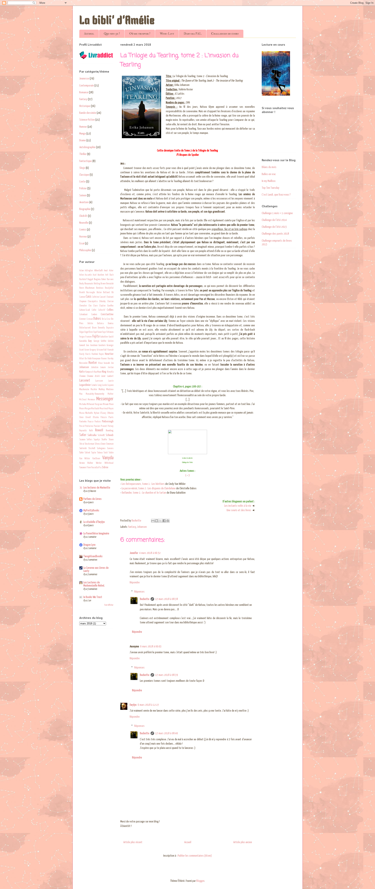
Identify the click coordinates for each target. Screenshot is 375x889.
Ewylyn (133, 704)
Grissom (100, 350)
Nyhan (96, 413)
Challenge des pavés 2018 (275, 233)
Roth (91, 431)
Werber (99, 463)
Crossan (90, 319)
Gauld (111, 337)
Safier (82, 435)
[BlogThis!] (157, 521)
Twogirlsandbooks (93, 556)
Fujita (95, 336)
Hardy (81, 354)
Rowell (99, 430)
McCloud (83, 400)
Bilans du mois (269, 167)
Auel (94, 275)
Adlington (89, 271)
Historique (84, 106)
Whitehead (108, 463)
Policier (83, 188)
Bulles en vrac (269, 174)
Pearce (90, 422)
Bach (111, 275)
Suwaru (110, 448)
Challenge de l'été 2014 (274, 220)
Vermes (82, 463)
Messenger (104, 399)
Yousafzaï (95, 467)
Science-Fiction (87, 119)
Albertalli (98, 270)
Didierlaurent (85, 328)
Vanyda (107, 458)
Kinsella (110, 372)
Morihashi (95, 409)
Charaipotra (92, 301)
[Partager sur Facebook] (164, 521)
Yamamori (83, 467)
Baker (103, 279)
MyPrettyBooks (91, 510)
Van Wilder (84, 458)
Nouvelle (83, 222)
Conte (82, 181)
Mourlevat (104, 409)
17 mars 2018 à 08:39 (166, 675)
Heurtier (109, 353)
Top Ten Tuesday (270, 187)
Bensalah (109, 284)
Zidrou (105, 467)
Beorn (81, 288)
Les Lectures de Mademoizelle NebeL (93, 584)
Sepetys (97, 440)
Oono (81, 417)
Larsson (99, 380)
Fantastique (85, 161)
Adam (81, 271)
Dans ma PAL (193, 34)
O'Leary (103, 413)
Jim (112, 363)
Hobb (90, 359)
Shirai (81, 444)
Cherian (110, 301)
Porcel (82, 426)
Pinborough (107, 421)
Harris (87, 354)
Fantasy (132, 526)
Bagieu (97, 279)
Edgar (81, 332)
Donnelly (101, 328)
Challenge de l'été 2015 (274, 226)
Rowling (109, 430)
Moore (81, 409)
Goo (87, 345)
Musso (81, 413)
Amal (106, 271)
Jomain (103, 367)
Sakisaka (92, 435)
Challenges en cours (225, 34)
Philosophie (85, 250)
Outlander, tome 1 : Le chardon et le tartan (144, 492)
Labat (103, 376)
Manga (82, 133)
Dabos (97, 318)
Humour (83, 126)
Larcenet (84, 380)
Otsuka (96, 417)
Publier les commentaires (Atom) (195, 855)
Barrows (110, 279)
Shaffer (104, 440)
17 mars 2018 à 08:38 (166, 599)
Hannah (110, 350)
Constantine (107, 314)
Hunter (92, 363)
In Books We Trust (92, 597)
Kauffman (97, 372)
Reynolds (83, 431)
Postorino (89, 426)
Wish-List (167, 34)
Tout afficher (108, 605)
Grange (110, 345)
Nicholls (89, 413)
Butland (106, 292)
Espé (95, 332)
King (104, 371)
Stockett (91, 448)
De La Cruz (106, 319)
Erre (91, 332)
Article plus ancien (242, 842)
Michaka (82, 404)
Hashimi (95, 354)
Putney (110, 426)
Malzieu (109, 389)
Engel (86, 332)
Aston (81, 275)
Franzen (88, 337)
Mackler (94, 389)
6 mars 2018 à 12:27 (148, 704)
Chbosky (102, 301)
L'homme (82, 376)
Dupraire (109, 328)
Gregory (93, 350)
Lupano (110, 385)
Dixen (94, 328)
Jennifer (134, 553)
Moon (111, 404)
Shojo (82, 167)
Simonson (109, 444)
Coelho (110, 305)
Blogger (200, 880)
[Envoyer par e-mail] (153, 521)
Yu (100, 467)
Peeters (98, 422)
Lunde (104, 385)
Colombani (83, 314)
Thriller (83, 154)
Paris (111, 417)
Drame (82, 140)
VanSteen (96, 458)
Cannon (82, 297)
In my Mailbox (269, 181)
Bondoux (99, 288)
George (96, 341)
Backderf (83, 279)
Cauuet (103, 297)
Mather (110, 394)
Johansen (142, 526)
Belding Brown (100, 284)
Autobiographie (87, 147)
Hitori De (83, 359)
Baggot (90, 279)
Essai (81, 243)
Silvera (97, 444)
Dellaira (100, 323)
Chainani (109, 297)
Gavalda (83, 341)
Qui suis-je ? (112, 34)
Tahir (81, 452)
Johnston (94, 367)
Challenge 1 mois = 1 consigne (277, 213)
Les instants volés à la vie (237, 505)
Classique (84, 174)
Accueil (89, 34)
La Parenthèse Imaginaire (96, 533)
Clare (95, 306)
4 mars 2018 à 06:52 (150, 553)
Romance (83, 92)
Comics (82, 229)
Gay (90, 340)
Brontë (82, 292)
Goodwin (101, 345)
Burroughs (90, 292)
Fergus (82, 337)
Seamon (82, 440)
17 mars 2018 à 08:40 (166, 733)
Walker (90, 463)
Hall (105, 350)
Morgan (88, 409)
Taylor (93, 453)
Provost (104, 426)
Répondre (135, 582)
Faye (104, 332)
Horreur (83, 236)
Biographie (84, 209)
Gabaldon (104, 337)
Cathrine (95, 297)
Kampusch (89, 372)
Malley (102, 389)
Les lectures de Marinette (96, 487)
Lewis (94, 385)
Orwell (88, 417)
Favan (99, 332)
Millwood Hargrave (94, 404)
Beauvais (89, 283)
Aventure (84, 202)
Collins (110, 309)
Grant (81, 350)
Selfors (89, 440)
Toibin (111, 453)
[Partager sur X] (160, 521)
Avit (106, 275)
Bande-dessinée (87, 112)
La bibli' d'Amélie (116, 21)
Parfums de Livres (92, 498)
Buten (99, 292)
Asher (111, 271)
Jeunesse (84, 78)
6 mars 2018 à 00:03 (151, 646)
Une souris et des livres (239, 510)
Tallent (87, 453)
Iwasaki (107, 363)
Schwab (109, 435)
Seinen (82, 195)
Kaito (82, 371)
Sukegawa (101, 448)
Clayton (102, 306)
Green (86, 350)
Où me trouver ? (139, 34)
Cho (89, 306)
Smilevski (83, 448)
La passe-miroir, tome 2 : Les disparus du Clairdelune (149, 488)
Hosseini (83, 363)
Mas (80, 394)
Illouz (100, 363)
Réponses (139, 591)
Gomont (82, 345)
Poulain (97, 426)
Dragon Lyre (89, 544)
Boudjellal (109, 288)
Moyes (110, 409)
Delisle (90, 323)
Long (99, 385)
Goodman (93, 345)
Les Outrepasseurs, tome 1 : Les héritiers (143, 483)
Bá (112, 292)
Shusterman (89, 444)
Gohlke (103, 341)
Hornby (110, 359)
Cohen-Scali (84, 310)
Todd (106, 453)
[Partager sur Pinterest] (168, 521)
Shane (111, 440)
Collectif (101, 310)
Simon (103, 444)
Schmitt (101, 435)
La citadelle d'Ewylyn (94, 522)
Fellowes (109, 332)
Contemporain (86, 85)
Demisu (110, 323)
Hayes (101, 354)
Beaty (81, 284)
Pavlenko (83, 422)
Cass (88, 296)
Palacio (104, 417)
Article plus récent (132, 842)
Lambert (110, 376)
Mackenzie (84, 389)
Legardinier (85, 385)
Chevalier (83, 306)
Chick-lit (83, 215)
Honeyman (96, 359)
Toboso (100, 453)
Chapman (82, 301)
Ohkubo (110, 413)
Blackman (90, 288)
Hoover (104, 359)
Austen (100, 274)
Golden (110, 341)
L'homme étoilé (93, 376)
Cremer (82, 319)
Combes (94, 314)
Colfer (94, 310)
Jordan (110, 367)
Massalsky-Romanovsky (95, 394)
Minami (106, 404)
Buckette (144, 599)
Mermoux (91, 400)
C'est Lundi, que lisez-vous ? (276, 194)
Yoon (89, 467)
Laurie (110, 381)
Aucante (88, 275)
